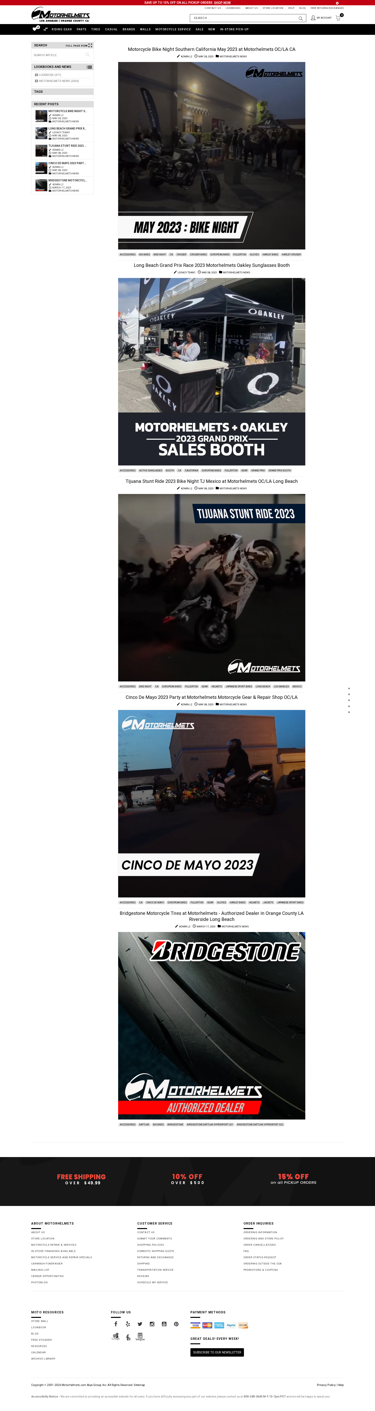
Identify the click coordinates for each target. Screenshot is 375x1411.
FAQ (246, 1251)
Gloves (254, 254)
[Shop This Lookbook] (349, 692)
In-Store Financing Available (53, 1251)
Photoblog (39, 1282)
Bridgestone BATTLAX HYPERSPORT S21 (210, 1124)
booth (170, 470)
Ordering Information (260, 1232)
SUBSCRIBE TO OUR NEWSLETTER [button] (217, 1352)
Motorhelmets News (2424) (59, 81)
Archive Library (43, 1358)
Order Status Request (260, 1257)
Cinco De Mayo (155, 902)
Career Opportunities (47, 1276)
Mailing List (40, 1269)
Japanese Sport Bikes (239, 686)
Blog (302, 8)
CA (171, 254)
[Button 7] (88, 55)
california (191, 470)
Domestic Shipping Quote (155, 1251)
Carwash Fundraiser (47, 1263)
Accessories (127, 254)
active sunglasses (150, 470)
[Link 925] (140, 1324)
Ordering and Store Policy (264, 1238)
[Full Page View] (349, 679)
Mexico (297, 686)
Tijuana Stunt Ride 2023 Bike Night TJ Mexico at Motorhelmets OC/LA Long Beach (67, 145)
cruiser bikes (198, 254)
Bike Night (160, 254)
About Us (251, 8)
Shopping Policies (150, 1244)
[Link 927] (164, 1324)
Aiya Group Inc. (97, 1385)
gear (244, 470)
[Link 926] (152, 1324)
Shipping (143, 1263)
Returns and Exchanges (155, 1257)
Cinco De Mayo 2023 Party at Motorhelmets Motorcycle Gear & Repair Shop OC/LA (67, 163)
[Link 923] (116, 1324)
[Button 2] (301, 18)
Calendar (38, 1352)
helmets (217, 686)
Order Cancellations (260, 1244)
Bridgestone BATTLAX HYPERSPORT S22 (260, 1124)
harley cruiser (291, 254)
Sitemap (139, 1385)
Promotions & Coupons (261, 1269)
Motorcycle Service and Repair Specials (61, 1257)
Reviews (143, 1276)
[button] (321, 18)
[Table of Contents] (349, 731)
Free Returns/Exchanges (327, 8)
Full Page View (77, 45)
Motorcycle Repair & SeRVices (53, 1244)
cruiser (181, 254)
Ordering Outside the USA (263, 1263)
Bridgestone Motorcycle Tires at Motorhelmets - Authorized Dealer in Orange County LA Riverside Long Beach (67, 180)
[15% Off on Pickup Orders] (294, 1179)
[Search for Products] (349, 718)
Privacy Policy (326, 1385)
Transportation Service (155, 1269)
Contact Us (213, 8)
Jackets (268, 902)
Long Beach (263, 686)
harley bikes (270, 254)
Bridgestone (175, 1124)
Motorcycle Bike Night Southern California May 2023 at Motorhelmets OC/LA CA (67, 111)
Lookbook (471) (50, 75)
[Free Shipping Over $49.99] (81, 1179)
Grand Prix (258, 470)
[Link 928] (176, 1324)
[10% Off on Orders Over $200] (187, 1179)
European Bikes (220, 254)
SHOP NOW (222, 2)
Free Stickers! (41, 1339)
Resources (39, 1346)
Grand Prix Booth (280, 470)
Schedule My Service (152, 1282)
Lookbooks (233, 8)
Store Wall (39, 1321)
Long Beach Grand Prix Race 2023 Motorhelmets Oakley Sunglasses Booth (67, 128)
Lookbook (38, 1327)
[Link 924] (128, 1324)
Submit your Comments (154, 1238)
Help (291, 8)
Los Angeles (281, 686)
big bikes (144, 254)
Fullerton (239, 254)
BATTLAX (144, 1124)
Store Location (273, 8)
